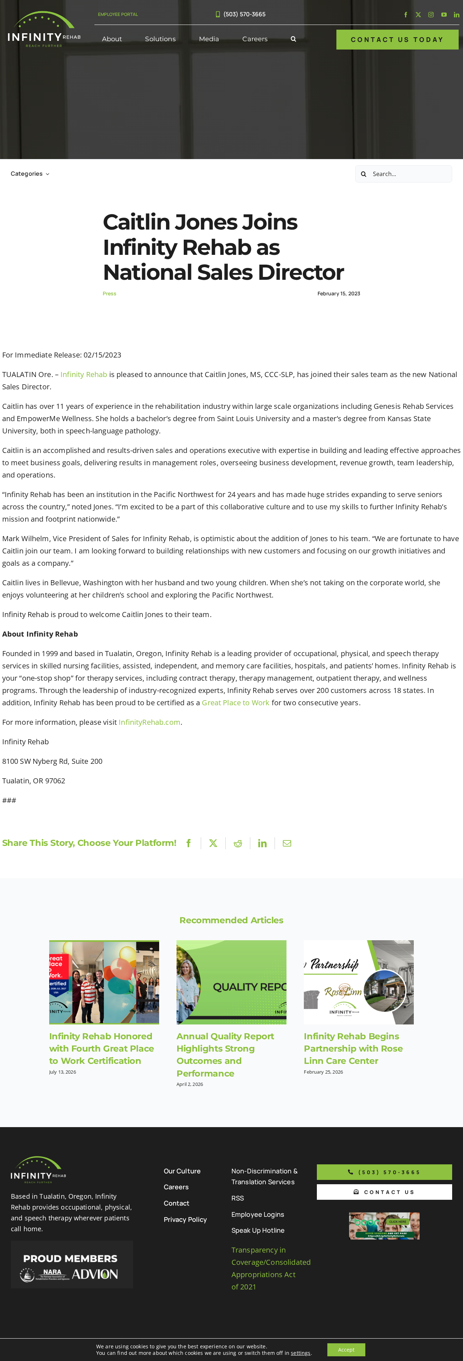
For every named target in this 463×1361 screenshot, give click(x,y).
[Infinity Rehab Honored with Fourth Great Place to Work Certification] (104, 982)
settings (300, 1353)
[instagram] (431, 14)
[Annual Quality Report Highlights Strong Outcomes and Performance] (231, 982)
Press (110, 293)
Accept (346, 1349)
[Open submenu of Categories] (46, 174)
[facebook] (405, 14)
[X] (213, 843)
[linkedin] (456, 14)
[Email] (287, 843)
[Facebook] (188, 843)
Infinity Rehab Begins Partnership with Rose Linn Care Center (353, 1048)
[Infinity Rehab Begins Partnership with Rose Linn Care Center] (359, 982)
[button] (293, 39)
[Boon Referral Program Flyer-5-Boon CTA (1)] (384, 1216)
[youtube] (444, 14)
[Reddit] (238, 843)
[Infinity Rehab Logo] (44, 14)
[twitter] (418, 14)
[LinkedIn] (262, 843)
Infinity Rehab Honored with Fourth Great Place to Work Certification (101, 1048)
